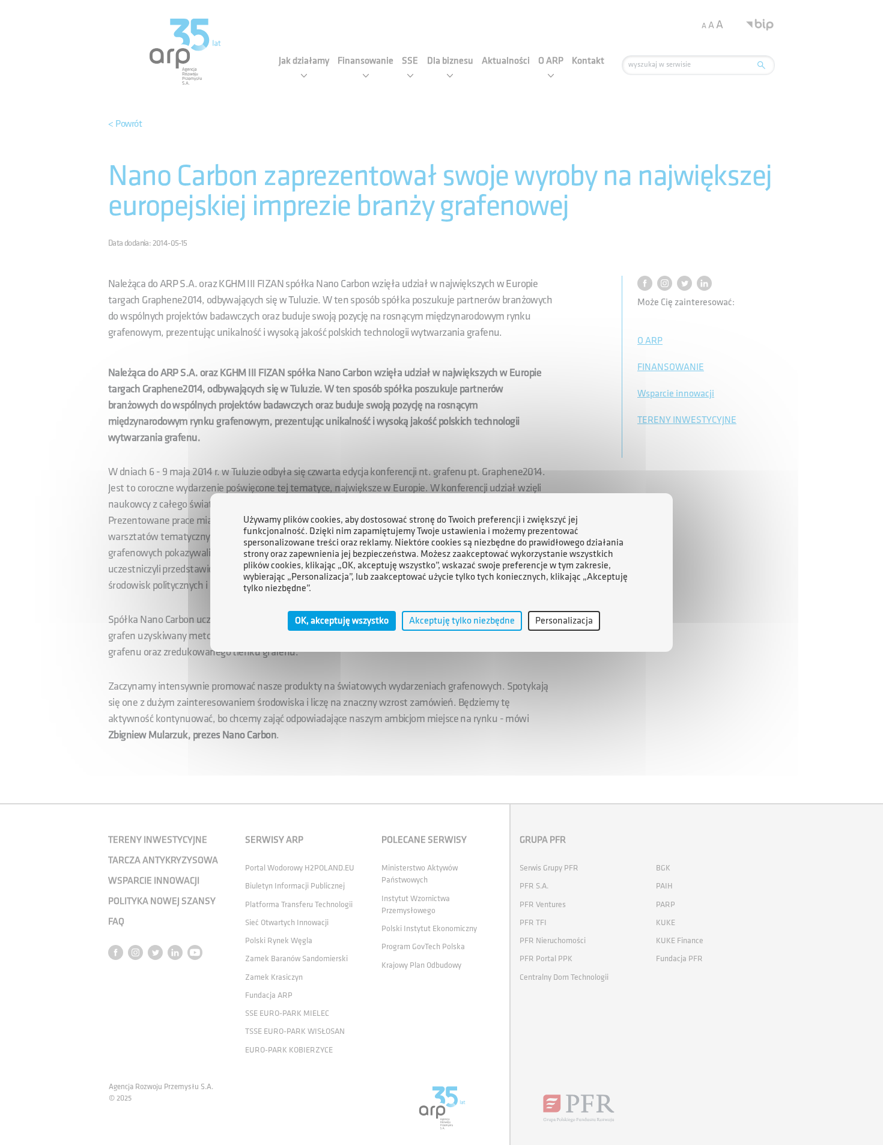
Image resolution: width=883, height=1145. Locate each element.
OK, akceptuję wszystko (342, 621)
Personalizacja (564, 621)
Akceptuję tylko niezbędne (462, 621)
